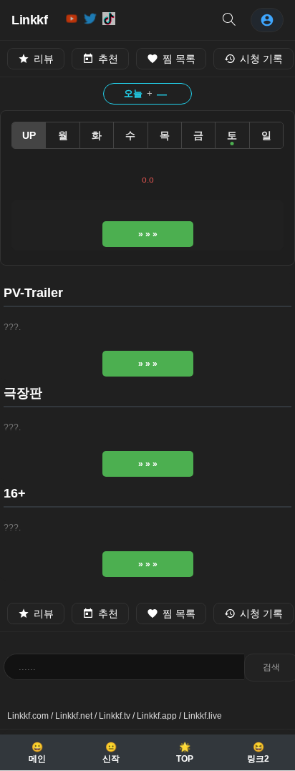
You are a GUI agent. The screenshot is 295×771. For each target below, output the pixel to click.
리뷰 (44, 58)
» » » (148, 234)
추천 (108, 58)
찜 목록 (179, 58)
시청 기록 (261, 58)
